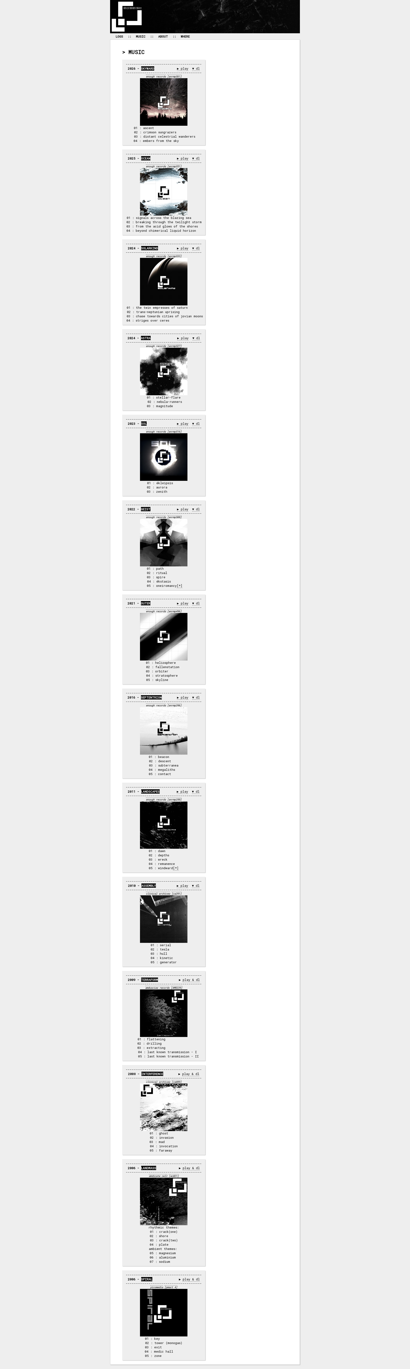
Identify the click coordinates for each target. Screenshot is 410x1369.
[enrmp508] (174, 517)
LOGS (119, 36)
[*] (179, 585)
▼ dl (196, 68)
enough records (156, 76)
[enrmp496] (174, 611)
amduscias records (157, 987)
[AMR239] (176, 987)
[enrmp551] (174, 166)
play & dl (191, 980)
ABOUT (163, 36)
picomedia (156, 1287)
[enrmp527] (174, 346)
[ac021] (174, 1176)
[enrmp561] (174, 76)
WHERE (185, 36)
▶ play (182, 68)
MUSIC (140, 36)
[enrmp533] (174, 256)
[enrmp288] (174, 799)
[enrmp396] (174, 705)
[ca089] (177, 1082)
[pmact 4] (170, 1287)
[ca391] (177, 893)
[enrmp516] (174, 431)
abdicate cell (158, 1176)
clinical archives (158, 893)
